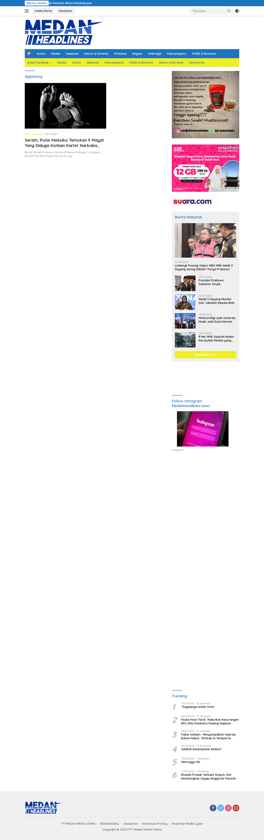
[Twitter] (220, 808)
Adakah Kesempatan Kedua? (201, 749)
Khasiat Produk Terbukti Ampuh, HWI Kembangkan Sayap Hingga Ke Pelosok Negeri (208, 776)
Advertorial (196, 62)
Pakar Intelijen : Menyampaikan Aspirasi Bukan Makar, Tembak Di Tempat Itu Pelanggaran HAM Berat (208, 736)
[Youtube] (236, 808)
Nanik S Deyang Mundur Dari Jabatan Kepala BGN (216, 301)
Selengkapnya (204, 355)
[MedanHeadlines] (64, 32)
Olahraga (154, 54)
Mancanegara (176, 54)
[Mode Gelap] (237, 10)
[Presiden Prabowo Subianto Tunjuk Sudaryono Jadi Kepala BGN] (185, 283)
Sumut (41, 54)
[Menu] (27, 10)
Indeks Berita (43, 10)
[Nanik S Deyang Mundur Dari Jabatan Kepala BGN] (185, 302)
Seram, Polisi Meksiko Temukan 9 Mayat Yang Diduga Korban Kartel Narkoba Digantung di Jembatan (64, 145)
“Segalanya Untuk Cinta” (198, 707)
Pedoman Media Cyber (187, 824)
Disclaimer (65, 10)
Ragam (137, 54)
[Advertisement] (205, 493)
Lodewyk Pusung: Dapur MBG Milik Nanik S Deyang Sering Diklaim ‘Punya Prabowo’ (204, 267)
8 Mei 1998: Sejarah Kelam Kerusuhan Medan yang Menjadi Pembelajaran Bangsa (216, 338)
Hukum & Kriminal (96, 54)
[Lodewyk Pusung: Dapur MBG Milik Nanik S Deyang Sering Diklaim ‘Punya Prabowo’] (205, 240)
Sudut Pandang (37, 62)
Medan (55, 54)
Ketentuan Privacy (155, 824)
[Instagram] (228, 808)
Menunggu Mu (190, 762)
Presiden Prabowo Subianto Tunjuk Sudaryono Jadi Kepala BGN (215, 282)
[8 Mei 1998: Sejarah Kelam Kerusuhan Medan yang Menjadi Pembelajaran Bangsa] (185, 339)
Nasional (72, 54)
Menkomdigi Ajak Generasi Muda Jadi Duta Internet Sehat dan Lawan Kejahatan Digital (217, 319)
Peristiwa (120, 54)
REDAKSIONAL (109, 824)
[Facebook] (213, 808)
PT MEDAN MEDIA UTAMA (78, 824)
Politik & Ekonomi (204, 54)
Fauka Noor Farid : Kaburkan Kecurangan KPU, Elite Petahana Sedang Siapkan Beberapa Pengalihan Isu (210, 721)
